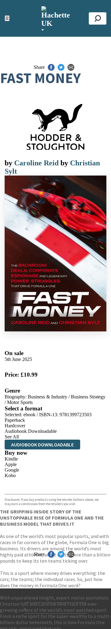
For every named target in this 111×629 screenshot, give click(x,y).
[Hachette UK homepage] (55, 18)
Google (12, 470)
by (9, 163)
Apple (11, 464)
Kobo (10, 475)
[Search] (97, 18)
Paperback (15, 420)
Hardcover (15, 425)
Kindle (11, 458)
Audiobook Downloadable (31, 431)
